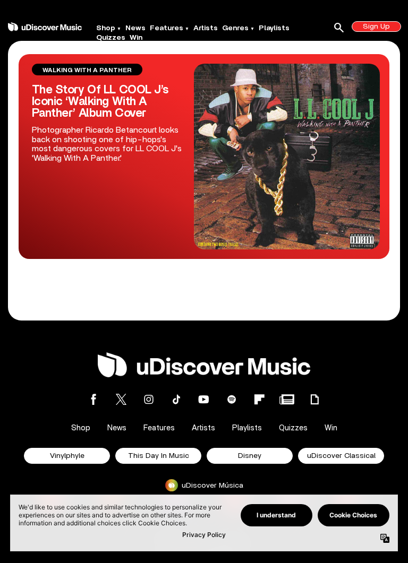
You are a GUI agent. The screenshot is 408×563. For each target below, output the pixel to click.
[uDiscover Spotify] (231, 399)
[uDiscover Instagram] (148, 399)
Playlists (274, 28)
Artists (205, 28)
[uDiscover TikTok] (176, 399)
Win (136, 37)
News (135, 28)
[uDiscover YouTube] (204, 399)
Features (166, 28)
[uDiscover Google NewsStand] (286, 399)
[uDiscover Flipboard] (259, 399)
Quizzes (110, 37)
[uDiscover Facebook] (93, 399)
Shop (105, 28)
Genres (235, 28)
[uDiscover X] (121, 399)
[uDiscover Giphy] (314, 399)
